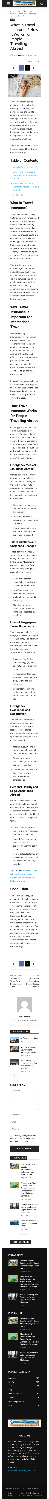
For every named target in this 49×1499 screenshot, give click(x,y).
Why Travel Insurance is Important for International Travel (25, 175)
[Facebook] (21, 68)
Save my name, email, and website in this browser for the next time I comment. (23, 1139)
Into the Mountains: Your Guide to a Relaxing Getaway (29, 1049)
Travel (19, 11)
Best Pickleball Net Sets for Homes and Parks (29, 1223)
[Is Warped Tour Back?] (14, 1040)
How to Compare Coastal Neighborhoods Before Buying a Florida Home (28, 1169)
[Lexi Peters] (12, 55)
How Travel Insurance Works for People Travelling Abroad (26, 186)
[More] (33, 68)
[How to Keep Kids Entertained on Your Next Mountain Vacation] (14, 1062)
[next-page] (16, 1076)
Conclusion (18, 195)
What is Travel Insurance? (25, 167)
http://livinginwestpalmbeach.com (24, 1020)
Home (12, 11)
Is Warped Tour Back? (30, 1038)
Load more (23, 1234)
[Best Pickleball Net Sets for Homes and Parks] (14, 1223)
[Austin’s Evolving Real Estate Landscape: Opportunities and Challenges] (14, 1206)
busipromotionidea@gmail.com (21, 1470)
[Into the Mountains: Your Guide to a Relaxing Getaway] (14, 1049)
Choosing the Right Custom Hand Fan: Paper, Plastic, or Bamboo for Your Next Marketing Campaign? (29, 1281)
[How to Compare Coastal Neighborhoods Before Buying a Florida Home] (14, 1166)
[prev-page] (12, 1076)
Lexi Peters (20, 55)
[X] (27, 68)
